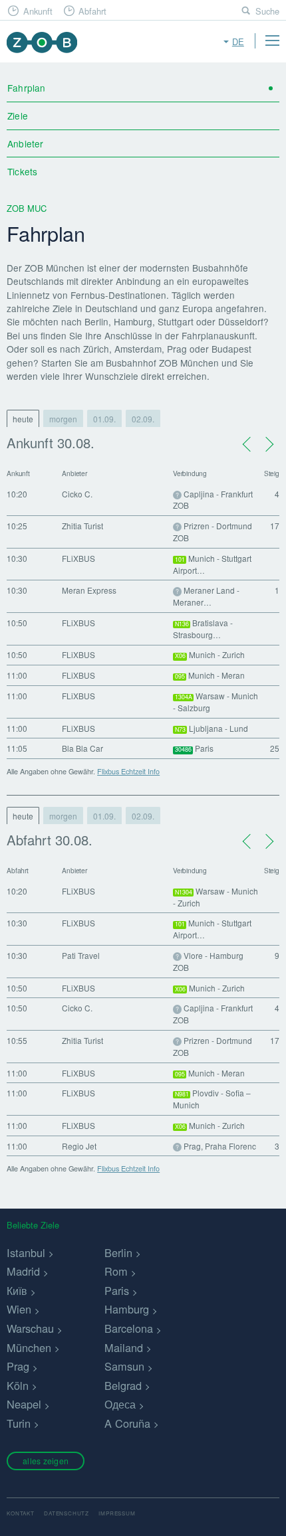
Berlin (118, 1252)
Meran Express (89, 590)
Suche (267, 11)
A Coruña (127, 1423)
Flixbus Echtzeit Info (128, 771)
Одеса (120, 1404)
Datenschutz (66, 1513)
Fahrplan (26, 87)
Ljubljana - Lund (212, 728)
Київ (17, 1290)
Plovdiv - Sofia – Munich (212, 1098)
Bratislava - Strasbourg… (203, 628)
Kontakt (21, 1513)
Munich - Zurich (210, 654)
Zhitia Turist (82, 525)
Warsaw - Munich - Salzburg (215, 701)
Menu (272, 40)
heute (23, 418)
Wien (19, 1309)
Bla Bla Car (82, 748)
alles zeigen (46, 1460)
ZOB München (41, 42)
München (29, 1347)
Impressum (116, 1513)
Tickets (22, 171)
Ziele (17, 115)
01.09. (104, 418)
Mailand (123, 1347)
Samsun (124, 1366)
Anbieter (25, 143)
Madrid (23, 1271)
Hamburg (126, 1309)
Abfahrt (92, 11)
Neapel (24, 1404)
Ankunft (38, 11)
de (238, 41)
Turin (19, 1423)
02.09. (143, 418)
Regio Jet (79, 1146)
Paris (116, 1290)
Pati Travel (81, 955)
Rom (116, 1271)
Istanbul (26, 1252)
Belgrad (123, 1385)
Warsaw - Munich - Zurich (215, 896)
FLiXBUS (78, 558)
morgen (63, 418)
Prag (18, 1366)
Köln (18, 1385)
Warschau (30, 1328)
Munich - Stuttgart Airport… (212, 564)
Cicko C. (77, 493)
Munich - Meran (210, 675)
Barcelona (128, 1328)
